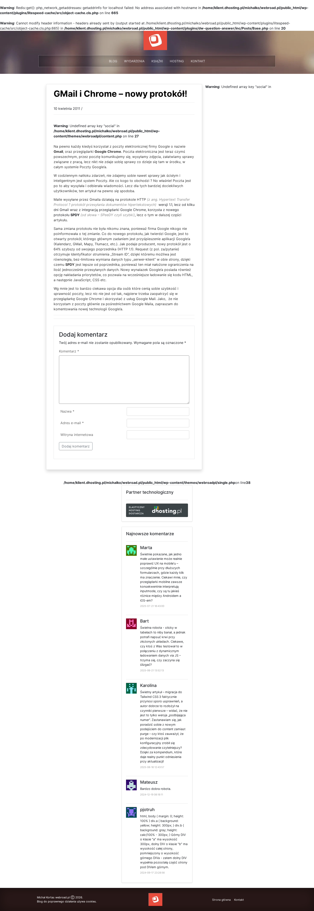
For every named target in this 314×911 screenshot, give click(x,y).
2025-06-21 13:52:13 (152, 670)
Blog (113, 61)
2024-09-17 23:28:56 (152, 872)
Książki (157, 61)
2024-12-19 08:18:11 (151, 794)
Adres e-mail (72, 423)
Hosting (177, 61)
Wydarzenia (134, 61)
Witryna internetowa (76, 434)
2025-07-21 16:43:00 (152, 606)
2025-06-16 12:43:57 (152, 767)
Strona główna (221, 899)
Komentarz (69, 351)
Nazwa (67, 411)
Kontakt (198, 61)
